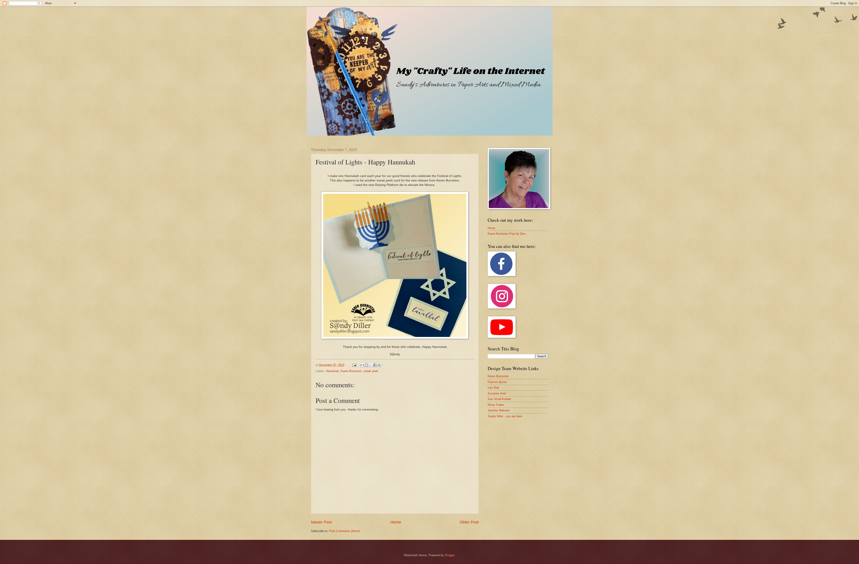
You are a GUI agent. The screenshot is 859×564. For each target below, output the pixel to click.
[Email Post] (354, 365)
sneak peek (370, 371)
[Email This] (362, 365)
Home (395, 522)
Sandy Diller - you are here (505, 416)
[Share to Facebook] (375, 365)
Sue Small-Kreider (499, 399)
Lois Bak (493, 387)
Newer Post (321, 522)
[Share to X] (370, 365)
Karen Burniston (351, 371)
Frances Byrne (497, 382)
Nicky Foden (496, 405)
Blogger (449, 555)
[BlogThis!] (366, 365)
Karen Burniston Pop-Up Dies (507, 233)
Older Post (469, 522)
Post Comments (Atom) (344, 531)
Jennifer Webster (499, 410)
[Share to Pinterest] (379, 365)
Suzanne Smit (497, 393)
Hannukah (332, 371)
